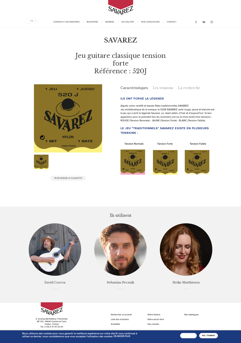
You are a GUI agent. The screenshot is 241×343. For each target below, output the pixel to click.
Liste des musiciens (120, 319)
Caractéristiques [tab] (134, 88)
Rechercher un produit (121, 314)
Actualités (127, 22)
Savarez (109, 22)
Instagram (212, 22)
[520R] (132, 174)
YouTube (204, 22)
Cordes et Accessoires (66, 22)
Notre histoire (154, 314)
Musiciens (92, 22)
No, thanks (208, 336)
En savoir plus (122, 336)
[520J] (165, 174)
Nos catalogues (150, 22)
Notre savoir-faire (156, 319)
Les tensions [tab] (163, 88)
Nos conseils (153, 324)
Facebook (196, 22)
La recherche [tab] (189, 88)
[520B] (197, 174)
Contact (171, 22)
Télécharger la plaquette (68, 178)
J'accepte (188, 336)
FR (31, 21)
